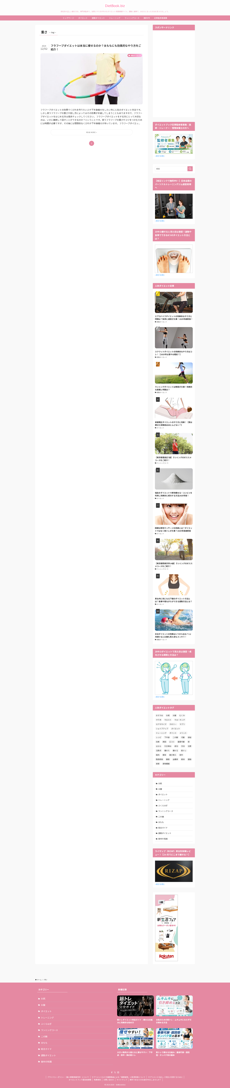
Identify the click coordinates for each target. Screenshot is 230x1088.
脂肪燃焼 (159, 759)
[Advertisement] (174, 73)
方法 (183, 746)
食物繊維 (166, 763)
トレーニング (161, 733)
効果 (157, 741)
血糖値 (175, 759)
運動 (189, 759)
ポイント (173, 733)
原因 (164, 741)
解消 (183, 759)
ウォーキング (179, 720)
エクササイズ (161, 724)
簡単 (164, 755)
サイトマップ (122, 1079)
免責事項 (97, 1079)
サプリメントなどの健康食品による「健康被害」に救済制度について (118, 1077)
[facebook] (112, 1072)
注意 (189, 746)
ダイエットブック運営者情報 (80, 1079)
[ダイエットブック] (115, 6)
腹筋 (168, 759)
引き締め (167, 746)
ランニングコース (165, 811)
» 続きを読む (160, 156)
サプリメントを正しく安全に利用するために (165, 1077)
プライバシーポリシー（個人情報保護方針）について (68, 1077)
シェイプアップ (162, 728)
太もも (158, 746)
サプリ (182, 724)
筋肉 (157, 755)
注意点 (158, 750)
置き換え (172, 755)
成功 (176, 746)
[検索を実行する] (190, 168)
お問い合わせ (109, 1079)
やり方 (158, 720)
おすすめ (159, 715)
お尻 (168, 715)
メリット (183, 733)
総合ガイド (163, 827)
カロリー (173, 724)
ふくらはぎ (163, 805)
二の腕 (175, 737)
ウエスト (167, 720)
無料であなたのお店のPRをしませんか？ (145, 1079)
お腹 (174, 715)
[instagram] (118, 1072)
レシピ (158, 737)
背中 (181, 755)
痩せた (167, 750)
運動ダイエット (164, 833)
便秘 (189, 737)
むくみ (182, 715)
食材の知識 (163, 838)
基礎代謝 (181, 741)
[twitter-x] (115, 1072)
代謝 (183, 737)
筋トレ (183, 750)
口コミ (171, 741)
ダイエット (175, 728)
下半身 (167, 737)
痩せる (175, 750)
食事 (157, 763)
